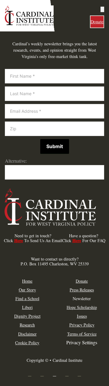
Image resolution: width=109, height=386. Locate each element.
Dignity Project (27, 316)
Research (27, 325)
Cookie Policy (27, 342)
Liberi (27, 307)
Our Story (27, 289)
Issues (82, 316)
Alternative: (16, 161)
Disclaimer (27, 334)
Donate (97, 21)
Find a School (27, 298)
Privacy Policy (81, 325)
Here (18, 240)
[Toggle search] (102, 9)
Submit (54, 146)
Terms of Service (82, 334)
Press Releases (82, 289)
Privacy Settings (81, 342)
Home (27, 281)
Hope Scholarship (82, 307)
